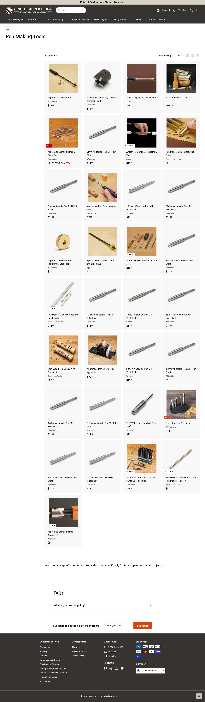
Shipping (43, 651)
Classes (139, 19)
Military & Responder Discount (53, 668)
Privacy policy (78, 655)
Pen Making (14, 19)
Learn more (115, 2)
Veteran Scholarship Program (53, 672)
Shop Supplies (79, 19)
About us (76, 647)
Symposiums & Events (50, 660)
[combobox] (71, 10)
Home (8, 30)
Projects (32, 19)
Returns (43, 655)
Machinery (99, 19)
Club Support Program (50, 664)
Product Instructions (49, 677)
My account (45, 681)
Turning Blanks (119, 19)
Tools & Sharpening (54, 19)
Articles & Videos (156, 19)
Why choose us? (79, 651)
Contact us (45, 647)
